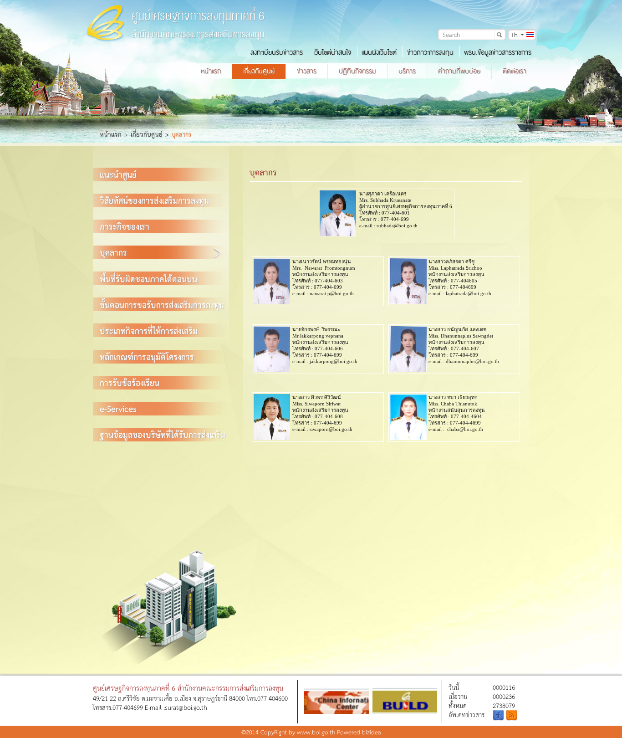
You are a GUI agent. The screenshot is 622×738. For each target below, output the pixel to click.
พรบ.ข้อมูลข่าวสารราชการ (497, 52)
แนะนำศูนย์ (118, 174)
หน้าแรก (211, 71)
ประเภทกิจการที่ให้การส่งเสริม (149, 330)
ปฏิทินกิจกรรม (357, 71)
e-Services (118, 408)
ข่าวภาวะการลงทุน (430, 52)
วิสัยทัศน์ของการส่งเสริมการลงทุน (154, 200)
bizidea (371, 732)
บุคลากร (113, 252)
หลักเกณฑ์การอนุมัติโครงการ (147, 356)
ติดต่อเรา (514, 71)
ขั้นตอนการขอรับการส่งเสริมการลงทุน (162, 304)
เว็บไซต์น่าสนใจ (332, 52)
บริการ (407, 71)
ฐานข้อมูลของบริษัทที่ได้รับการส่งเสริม (162, 434)
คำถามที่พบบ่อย (459, 71)
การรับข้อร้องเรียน (129, 382)
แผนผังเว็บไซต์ (379, 52)
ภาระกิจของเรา (124, 226)
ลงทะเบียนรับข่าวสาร (276, 52)
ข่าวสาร (306, 71)
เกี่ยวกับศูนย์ (259, 71)
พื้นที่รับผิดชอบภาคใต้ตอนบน (148, 278)
